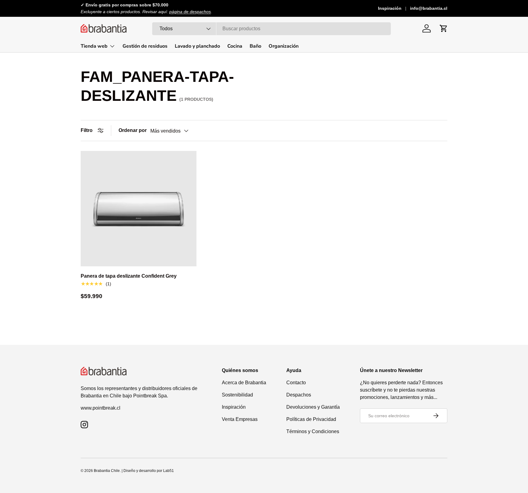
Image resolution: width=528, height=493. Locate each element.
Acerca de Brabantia (244, 382)
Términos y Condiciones (312, 431)
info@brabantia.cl (428, 8)
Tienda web (94, 46)
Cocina (234, 46)
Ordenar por (133, 130)
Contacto (296, 382)
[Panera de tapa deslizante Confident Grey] (138, 209)
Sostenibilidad (237, 394)
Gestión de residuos (145, 46)
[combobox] (271, 28)
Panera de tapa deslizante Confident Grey (129, 276)
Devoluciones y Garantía (313, 407)
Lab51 (168, 471)
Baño (255, 46)
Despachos (298, 394)
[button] (443, 28)
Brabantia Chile (107, 471)
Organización (284, 46)
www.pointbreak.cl (100, 408)
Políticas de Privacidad (311, 419)
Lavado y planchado (197, 46)
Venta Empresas (240, 419)
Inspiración (390, 8)
